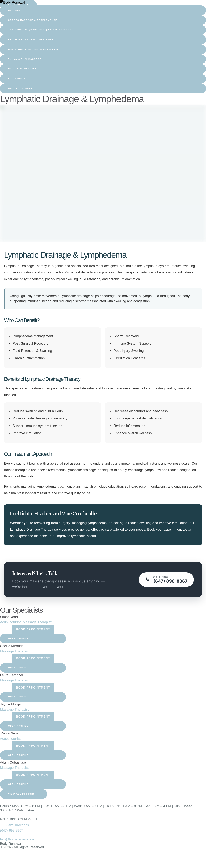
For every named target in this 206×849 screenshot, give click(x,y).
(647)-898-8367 (11, 830)
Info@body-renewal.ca (17, 839)
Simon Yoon (9, 617)
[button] (103, 10)
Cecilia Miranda (11, 646)
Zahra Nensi (9, 733)
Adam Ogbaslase (13, 762)
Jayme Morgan (11, 704)
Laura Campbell (12, 675)
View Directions (17, 825)
